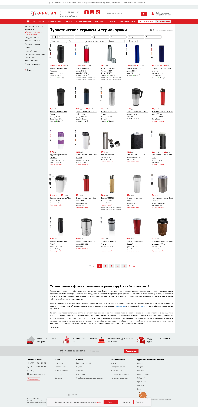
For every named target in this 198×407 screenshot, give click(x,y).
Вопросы (58, 378)
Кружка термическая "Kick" (60, 198)
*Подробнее (139, 402)
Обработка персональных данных (89, 378)
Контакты (111, 21)
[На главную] (43, 14)
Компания (59, 363)
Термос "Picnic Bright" (135, 68)
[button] (146, 21)
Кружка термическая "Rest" (137, 111)
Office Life (141, 378)
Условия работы (61, 371)
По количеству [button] (64, 37)
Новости (69, 21)
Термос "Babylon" (107, 155)
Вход (158, 15)
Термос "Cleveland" (108, 68)
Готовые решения (54, 21)
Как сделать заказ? (83, 363)
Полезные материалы (119, 378)
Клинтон (140, 371)
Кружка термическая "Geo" (86, 241)
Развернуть (55, 327)
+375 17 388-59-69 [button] (71, 12)
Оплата (79, 367)
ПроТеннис (141, 382)
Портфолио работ (118, 367)
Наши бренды (116, 371)
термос (142, 306)
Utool (139, 389)
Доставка (80, 371)
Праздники (80, 374)
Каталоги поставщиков (120, 374)
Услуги (113, 363)
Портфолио (99, 21)
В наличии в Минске (127, 21)
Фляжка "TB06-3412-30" (136, 155)
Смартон (140, 367)
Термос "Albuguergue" (84, 68)
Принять (110, 402)
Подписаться (131, 351)
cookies (98, 402)
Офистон (140, 363)
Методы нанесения (83, 21)
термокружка (121, 306)
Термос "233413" (107, 198)
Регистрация (166, 15)
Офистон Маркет (143, 374)
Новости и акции (61, 367)
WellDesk (140, 385)
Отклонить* (126, 402)
